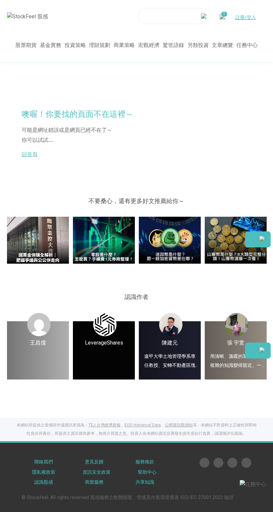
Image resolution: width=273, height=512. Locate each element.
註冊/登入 (245, 17)
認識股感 (43, 482)
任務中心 (247, 45)
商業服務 (94, 482)
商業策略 (124, 45)
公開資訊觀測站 (179, 425)
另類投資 (198, 45)
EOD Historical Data (143, 425)
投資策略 (75, 45)
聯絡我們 (43, 462)
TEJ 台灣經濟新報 (105, 425)
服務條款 (145, 462)
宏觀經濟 (148, 45)
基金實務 (50, 45)
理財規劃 (99, 45)
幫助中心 (147, 472)
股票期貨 (26, 45)
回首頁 (30, 154)
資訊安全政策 (97, 472)
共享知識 (145, 482)
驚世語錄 (173, 45)
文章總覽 (222, 45)
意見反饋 (94, 462)
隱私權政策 (43, 472)
